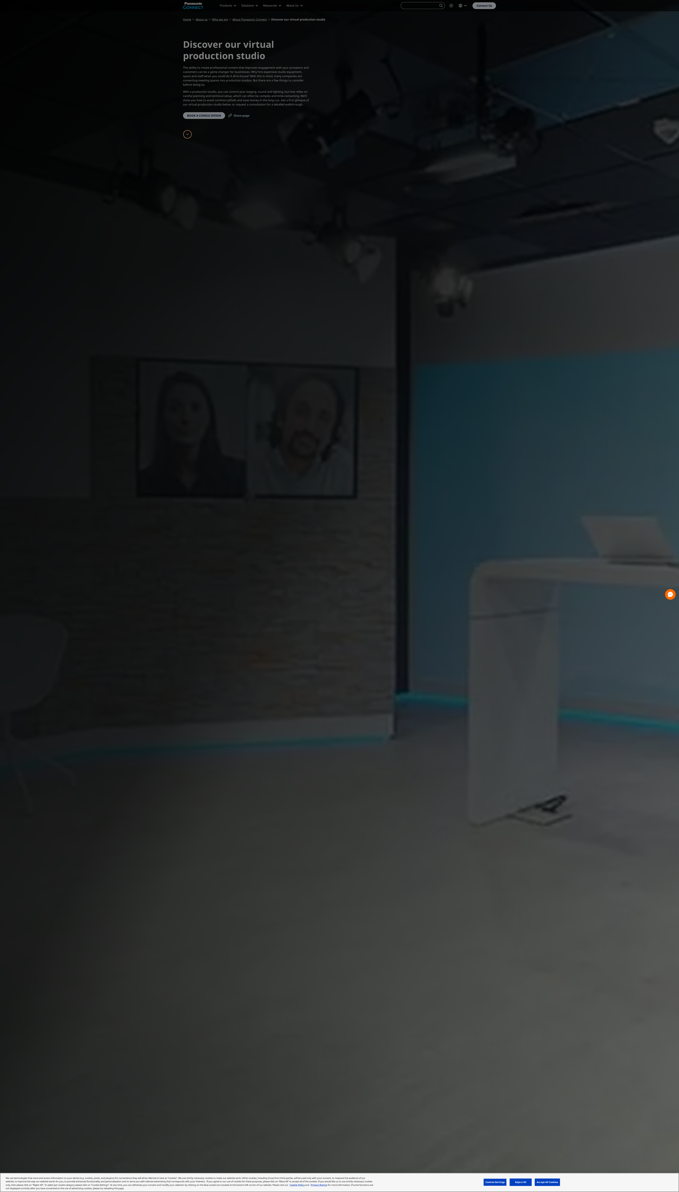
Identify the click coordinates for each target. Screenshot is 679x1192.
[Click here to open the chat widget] (670, 594)
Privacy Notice (319, 1185)
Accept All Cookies (547, 1182)
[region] (339, 1182)
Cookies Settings (495, 1182)
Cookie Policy (297, 1185)
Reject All (520, 1182)
